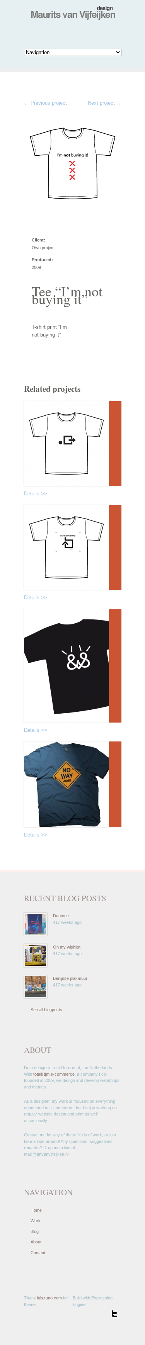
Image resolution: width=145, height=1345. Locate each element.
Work (36, 1220)
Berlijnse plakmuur (70, 978)
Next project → (104, 103)
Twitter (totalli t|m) (114, 1314)
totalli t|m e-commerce (54, 1074)
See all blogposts (46, 1009)
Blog (35, 1231)
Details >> (35, 494)
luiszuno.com (49, 1298)
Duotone (61, 915)
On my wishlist (66, 947)
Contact (38, 1252)
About (36, 1242)
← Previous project (45, 103)
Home (36, 1210)
